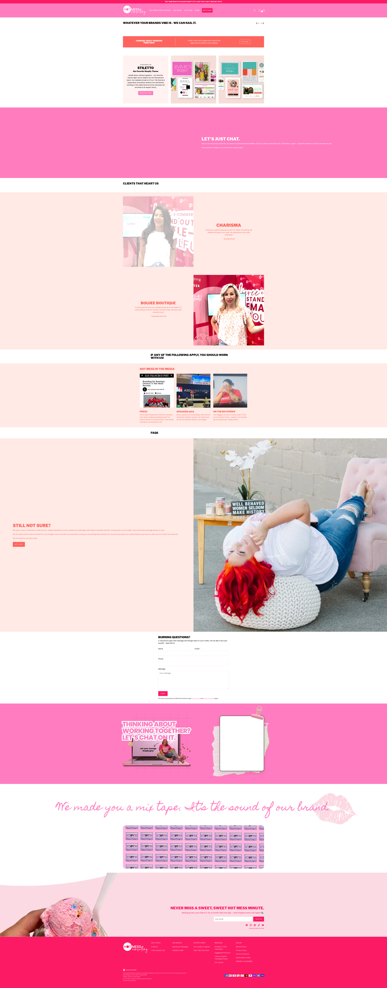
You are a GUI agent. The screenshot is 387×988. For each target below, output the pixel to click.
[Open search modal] (254, 10)
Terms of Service (208, 698)
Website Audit (177, 950)
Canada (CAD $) (130, 970)
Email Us (154, 947)
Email (197, 649)
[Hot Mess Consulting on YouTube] (263, 925)
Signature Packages (180, 947)
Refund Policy (241, 947)
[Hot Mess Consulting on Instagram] (251, 925)
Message (161, 669)
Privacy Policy (195, 698)
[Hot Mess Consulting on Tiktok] (259, 925)
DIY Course (219, 962)
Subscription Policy (243, 957)
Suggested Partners (222, 953)
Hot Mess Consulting (141, 973)
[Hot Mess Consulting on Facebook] (247, 925)
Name (160, 649)
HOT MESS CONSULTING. (139, 975)
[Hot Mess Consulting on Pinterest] (255, 925)
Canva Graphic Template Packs (221, 957)
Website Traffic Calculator (221, 948)
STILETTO (130, 977)
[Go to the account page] (259, 10)
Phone (160, 659)
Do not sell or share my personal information (137, 979)
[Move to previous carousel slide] (257, 23)
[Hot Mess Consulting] (134, 10)
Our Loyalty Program (202, 947)
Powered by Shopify (129, 980)
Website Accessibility (244, 961)
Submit (162, 693)
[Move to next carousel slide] (262, 23)
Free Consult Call (158, 950)
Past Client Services (201, 950)
